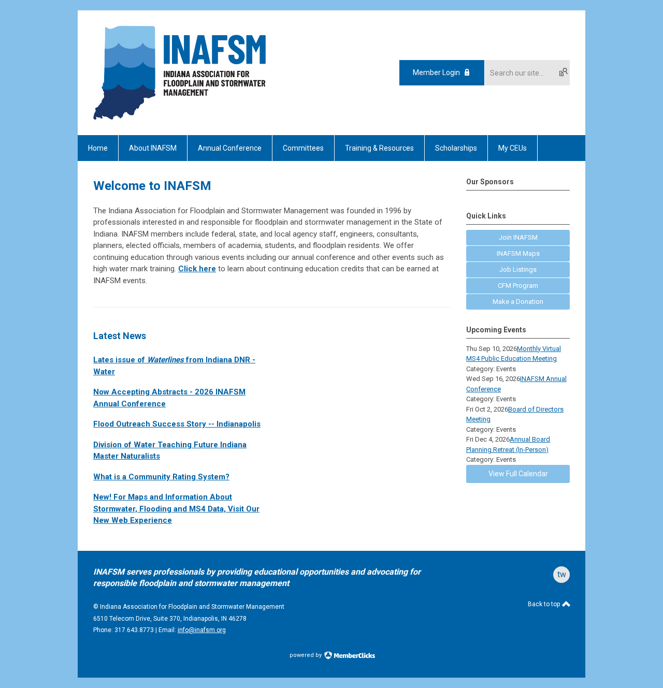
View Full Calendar (518, 474)
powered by (306, 655)
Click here (197, 268)
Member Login (436, 72)
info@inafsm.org (202, 630)
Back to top (544, 604)
